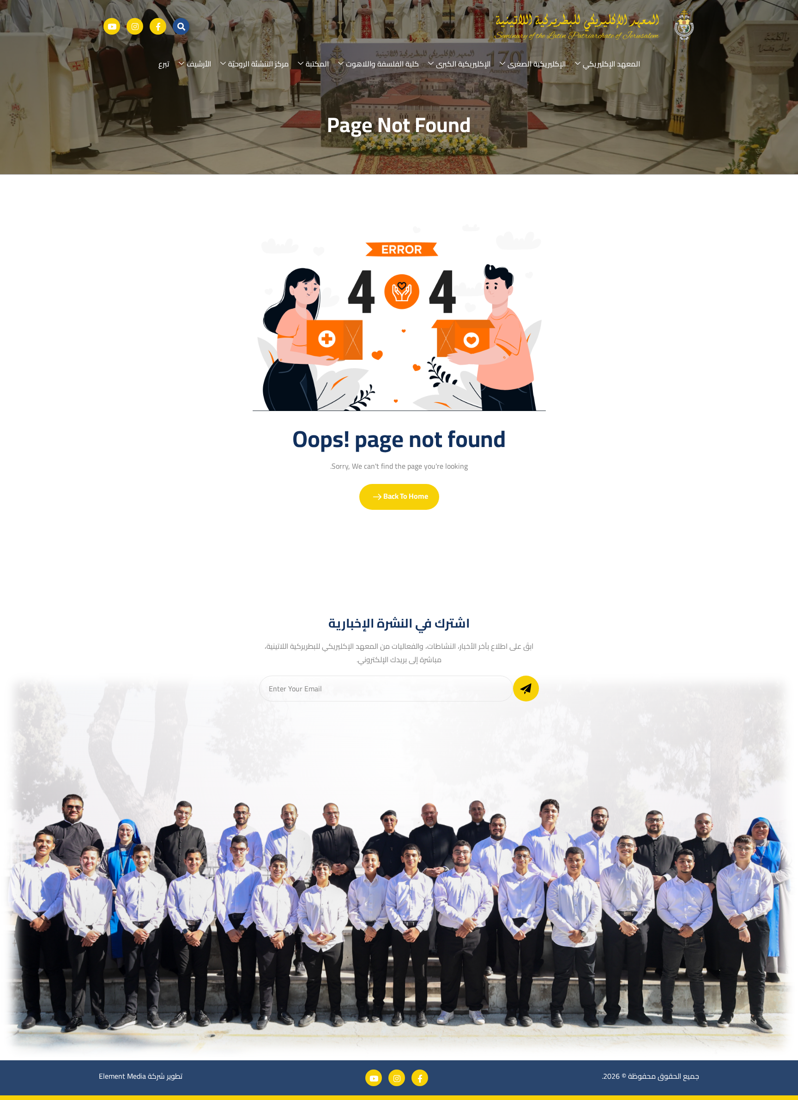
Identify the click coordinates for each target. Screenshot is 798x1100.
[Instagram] (135, 26)
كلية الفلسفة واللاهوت (382, 64)
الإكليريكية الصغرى (537, 64)
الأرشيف (199, 64)
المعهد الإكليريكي (611, 64)
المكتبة (317, 64)
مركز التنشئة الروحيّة (258, 64)
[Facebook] (158, 26)
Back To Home (405, 496)
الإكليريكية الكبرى (463, 64)
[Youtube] (111, 26)
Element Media (122, 1076)
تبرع (163, 64)
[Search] (181, 26)
